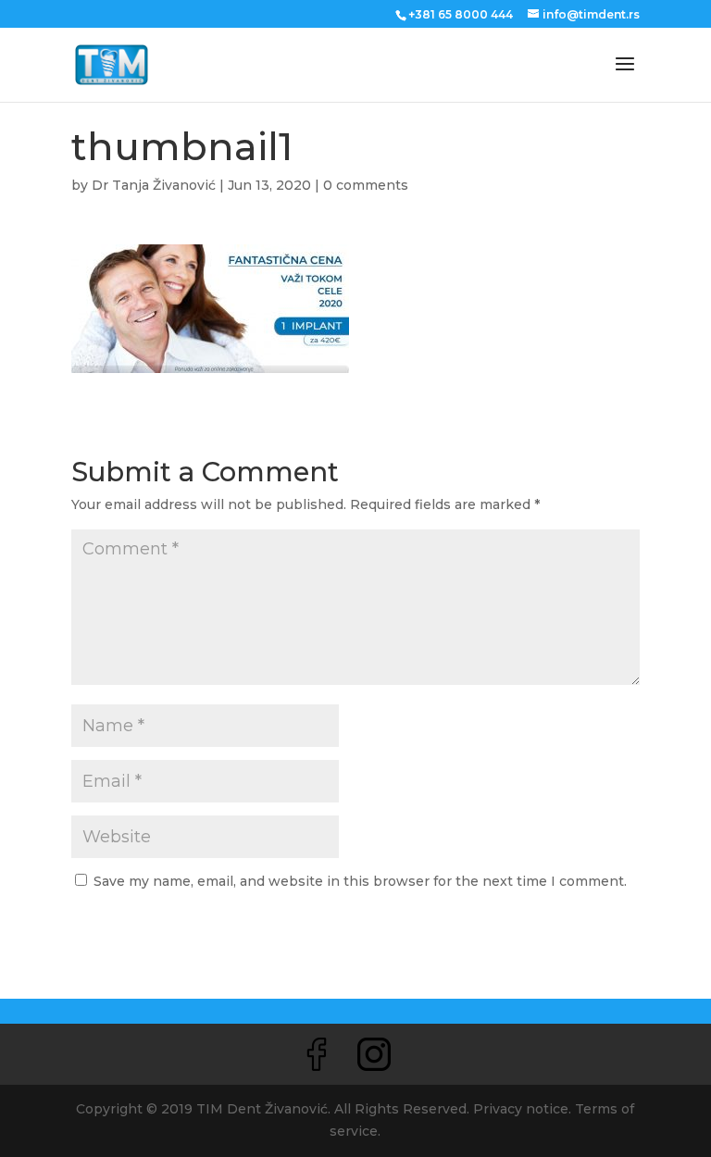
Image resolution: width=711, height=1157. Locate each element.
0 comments (365, 185)
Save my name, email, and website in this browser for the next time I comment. (360, 881)
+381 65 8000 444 (460, 14)
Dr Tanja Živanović (154, 185)
